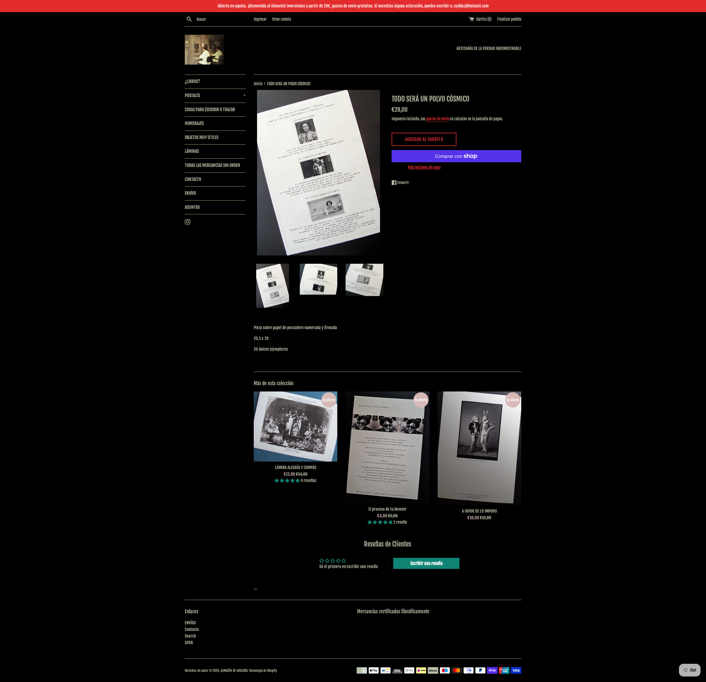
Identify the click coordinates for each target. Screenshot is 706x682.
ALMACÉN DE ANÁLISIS (234, 670)
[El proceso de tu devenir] (387, 447)
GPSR (189, 642)
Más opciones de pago (424, 167)
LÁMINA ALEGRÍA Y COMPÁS (295, 467)
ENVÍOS (190, 193)
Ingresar (260, 19)
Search (190, 636)
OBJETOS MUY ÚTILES (201, 137)
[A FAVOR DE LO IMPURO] (479, 448)
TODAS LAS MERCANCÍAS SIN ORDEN (212, 165)
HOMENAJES (194, 123)
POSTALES (215, 95)
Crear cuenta (281, 19)
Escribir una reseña (426, 563)
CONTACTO (193, 179)
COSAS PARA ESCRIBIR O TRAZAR (210, 109)
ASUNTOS (192, 207)
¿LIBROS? (192, 81)
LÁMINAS (192, 151)
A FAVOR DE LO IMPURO (479, 511)
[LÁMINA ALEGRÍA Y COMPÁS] (295, 426)
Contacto (192, 629)
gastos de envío (437, 118)
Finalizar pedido (509, 19)
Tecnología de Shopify (263, 670)
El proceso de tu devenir (387, 509)
